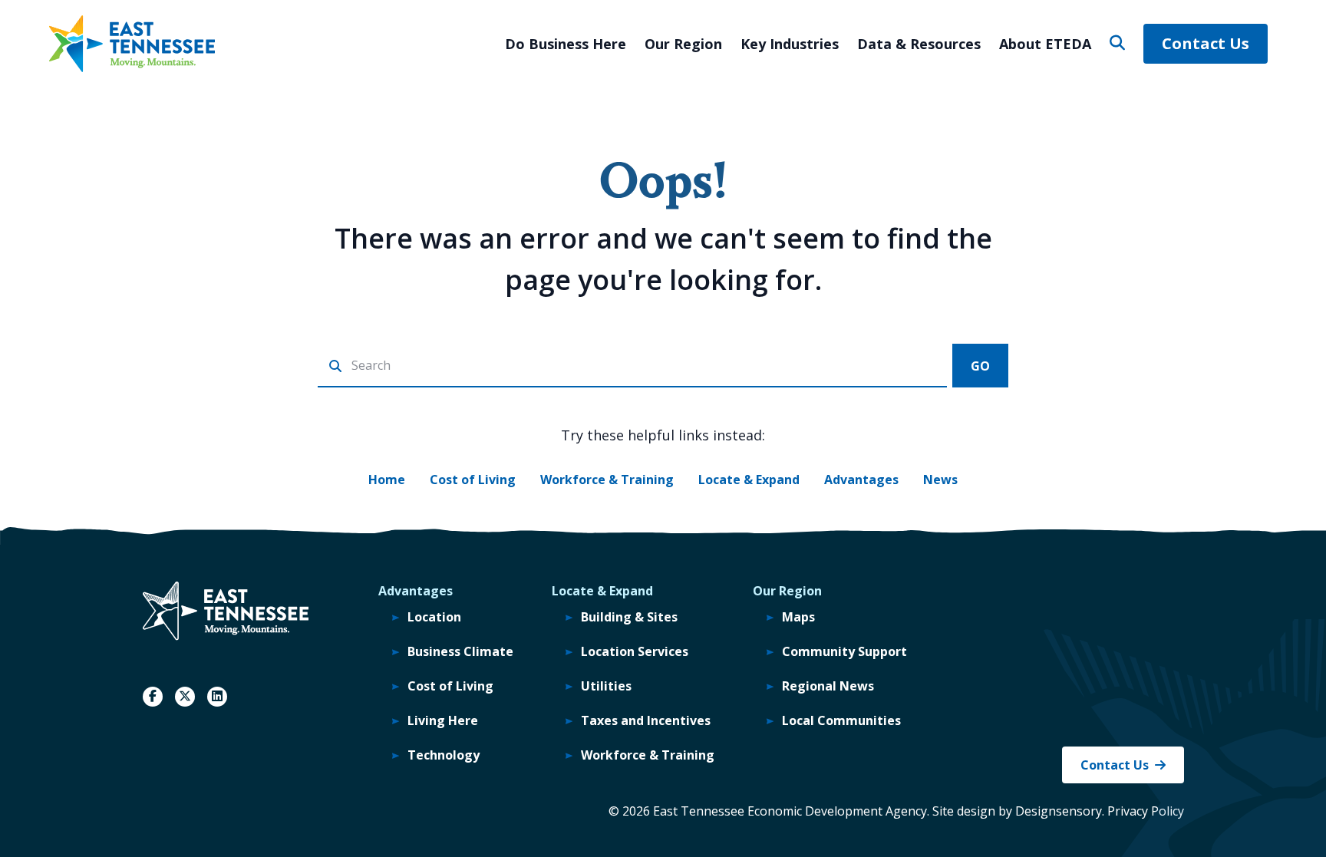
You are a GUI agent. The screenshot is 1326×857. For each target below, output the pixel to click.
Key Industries (790, 44)
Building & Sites (629, 616)
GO (980, 366)
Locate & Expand (749, 479)
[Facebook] (153, 697)
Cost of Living (473, 479)
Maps (798, 616)
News (940, 479)
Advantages (861, 479)
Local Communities (841, 720)
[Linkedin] (217, 697)
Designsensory (1058, 811)
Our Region (683, 44)
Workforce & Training (607, 479)
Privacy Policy (1145, 811)
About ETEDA (1045, 44)
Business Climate (460, 651)
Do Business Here (565, 44)
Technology (443, 755)
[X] (185, 697)
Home (386, 479)
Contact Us (1205, 43)
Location (434, 616)
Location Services (634, 651)
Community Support (844, 651)
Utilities (606, 685)
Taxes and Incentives (646, 720)
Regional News (828, 685)
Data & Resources (919, 44)
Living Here (442, 720)
